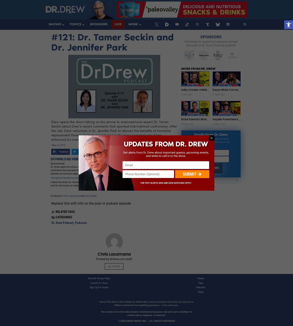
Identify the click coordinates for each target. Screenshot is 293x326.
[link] (288, 24)
